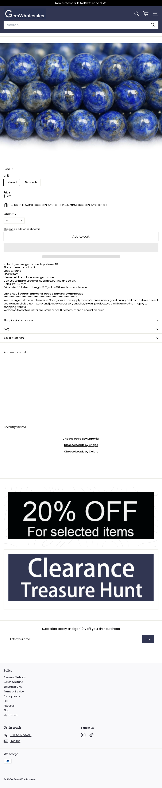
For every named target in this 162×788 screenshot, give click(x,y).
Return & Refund (13, 682)
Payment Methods (15, 677)
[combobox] (81, 25)
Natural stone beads (68, 294)
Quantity (10, 214)
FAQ (6, 329)
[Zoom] (156, 152)
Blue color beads (41, 294)
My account (11, 715)
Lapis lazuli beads (16, 294)
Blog (6, 710)
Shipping (8, 229)
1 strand (11, 182)
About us (9, 705)
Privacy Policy (12, 696)
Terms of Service (14, 691)
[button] (81, 247)
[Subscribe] (148, 639)
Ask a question (14, 338)
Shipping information (18, 320)
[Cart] (146, 13)
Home (7, 169)
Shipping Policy (13, 686)
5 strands (31, 182)
